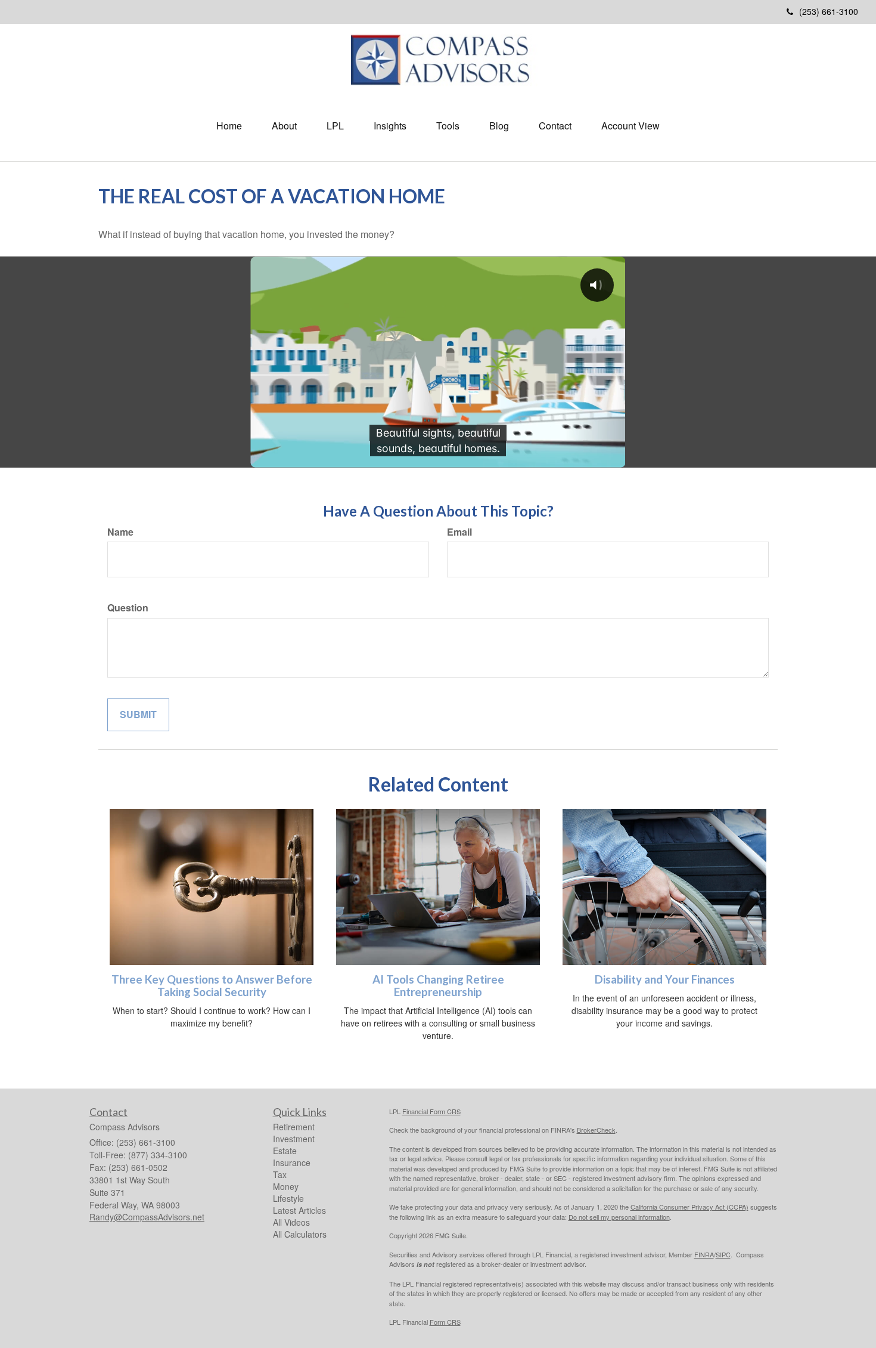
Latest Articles (299, 1210)
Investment (294, 1139)
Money (286, 1186)
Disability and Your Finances (665, 979)
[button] (284, 126)
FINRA (704, 1254)
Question (127, 607)
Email (459, 532)
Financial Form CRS (431, 1111)
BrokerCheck (596, 1129)
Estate (285, 1151)
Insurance (291, 1162)
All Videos (291, 1222)
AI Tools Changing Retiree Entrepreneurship (438, 985)
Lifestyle (288, 1198)
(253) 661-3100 (828, 11)
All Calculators (300, 1234)
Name (120, 532)
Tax (280, 1174)
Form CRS (445, 1322)
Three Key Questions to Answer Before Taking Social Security (211, 985)
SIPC (723, 1254)
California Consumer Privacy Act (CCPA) (689, 1206)
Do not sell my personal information (619, 1217)
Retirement (294, 1127)
